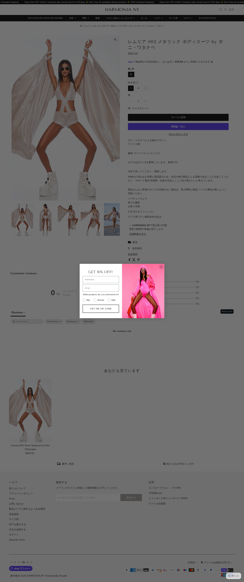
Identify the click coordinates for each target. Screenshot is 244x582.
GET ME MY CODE (101, 308)
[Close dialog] (161, 267)
